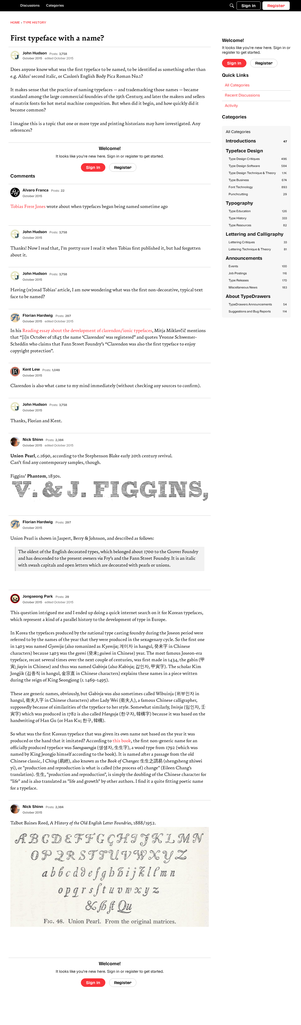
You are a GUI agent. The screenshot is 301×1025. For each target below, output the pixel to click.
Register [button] (122, 167)
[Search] (232, 5)
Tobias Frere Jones (28, 207)
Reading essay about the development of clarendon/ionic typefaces (87, 331)
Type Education (258, 211)
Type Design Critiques (258, 159)
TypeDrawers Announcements (258, 304)
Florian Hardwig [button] (38, 316)
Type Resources (258, 225)
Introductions (256, 141)
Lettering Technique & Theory (258, 249)
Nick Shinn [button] (33, 440)
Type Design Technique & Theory (258, 173)
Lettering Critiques (258, 242)
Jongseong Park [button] (38, 597)
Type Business (258, 180)
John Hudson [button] (35, 53)
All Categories (237, 85)
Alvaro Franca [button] (35, 190)
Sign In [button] (93, 167)
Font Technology (258, 187)
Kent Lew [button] (31, 370)
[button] (15, 55)
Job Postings (258, 273)
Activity (231, 106)
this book (122, 741)
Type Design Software (258, 166)
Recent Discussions (242, 95)
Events (258, 266)
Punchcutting (258, 194)
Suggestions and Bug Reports (258, 311)
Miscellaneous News (258, 287)
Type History (258, 218)
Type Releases (258, 280)
